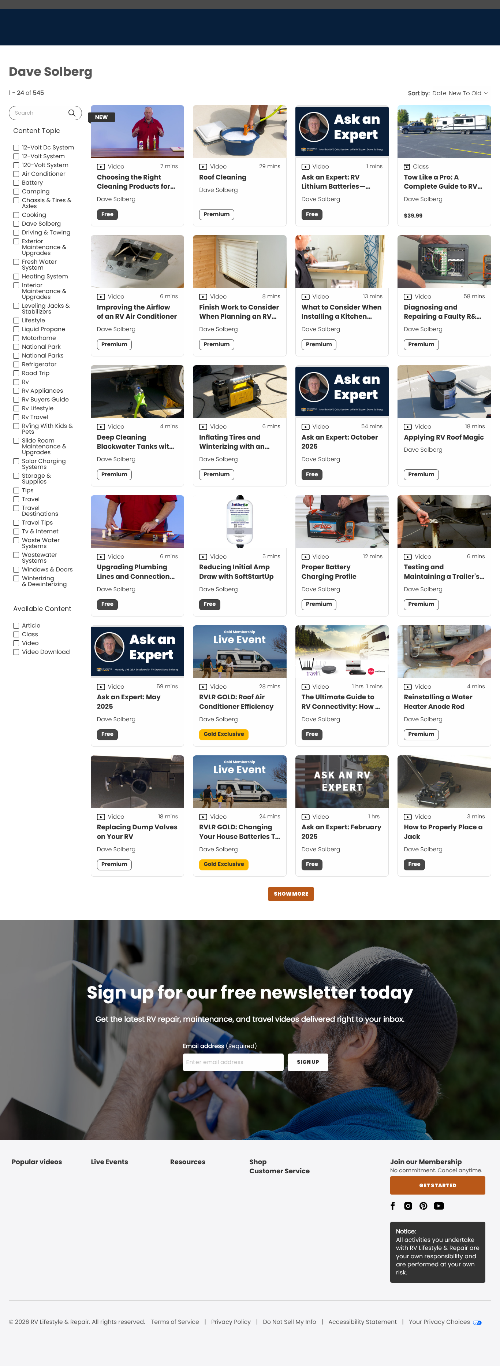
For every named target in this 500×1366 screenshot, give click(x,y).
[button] (72, 113)
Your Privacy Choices (439, 1322)
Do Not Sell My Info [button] (289, 1322)
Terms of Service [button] (175, 1322)
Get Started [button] (437, 1185)
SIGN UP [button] (308, 1062)
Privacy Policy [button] (231, 1322)
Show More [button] (291, 893)
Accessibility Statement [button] (362, 1322)
